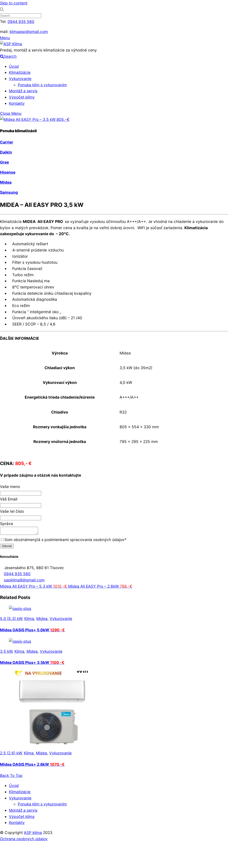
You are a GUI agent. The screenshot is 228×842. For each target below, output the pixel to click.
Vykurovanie (20, 78)
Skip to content (13, 3)
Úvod (14, 66)
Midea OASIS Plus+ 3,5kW (32, 662)
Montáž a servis (23, 91)
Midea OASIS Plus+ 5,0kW (32, 630)
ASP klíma (33, 832)
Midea (41, 618)
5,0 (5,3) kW (11, 618)
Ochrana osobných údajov (24, 838)
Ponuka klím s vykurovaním (42, 84)
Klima (29, 618)
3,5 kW (6, 651)
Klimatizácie (20, 72)
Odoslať (7, 546)
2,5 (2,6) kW (11, 753)
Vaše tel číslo (12, 511)
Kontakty (17, 103)
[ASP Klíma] (11, 43)
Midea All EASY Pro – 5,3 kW (33, 586)
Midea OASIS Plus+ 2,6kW (32, 764)
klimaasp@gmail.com (29, 31)
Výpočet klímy (22, 97)
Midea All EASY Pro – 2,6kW (99, 586)
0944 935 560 (21, 21)
